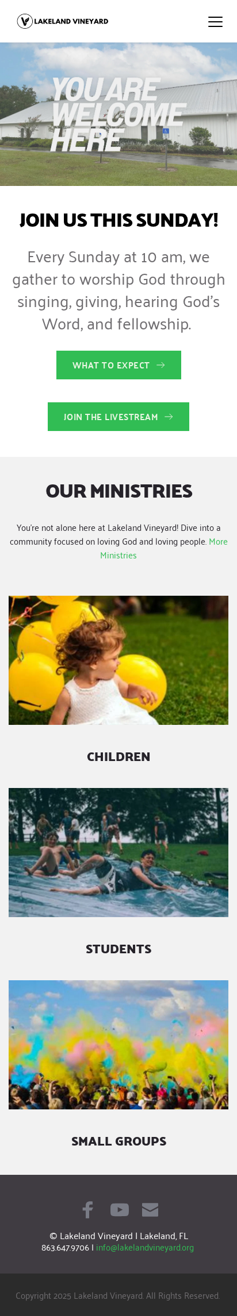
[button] (215, 21)
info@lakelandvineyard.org (145, 1247)
